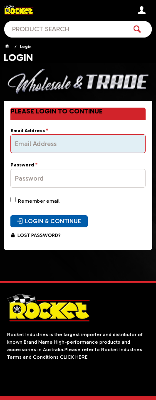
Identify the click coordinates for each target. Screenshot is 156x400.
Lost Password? (39, 235)
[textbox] (65, 29)
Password (22, 165)
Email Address (27, 130)
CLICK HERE (74, 357)
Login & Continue (53, 221)
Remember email (38, 201)
